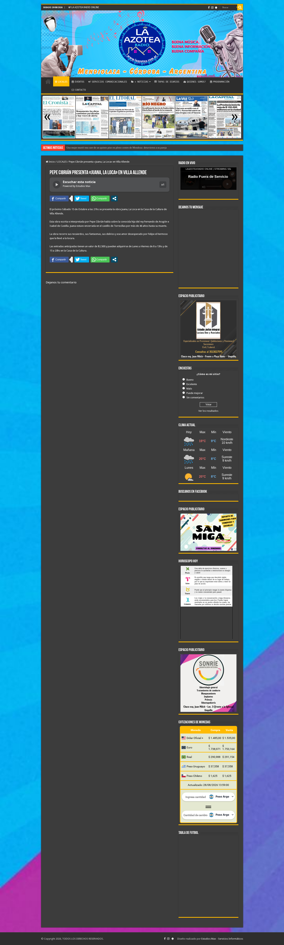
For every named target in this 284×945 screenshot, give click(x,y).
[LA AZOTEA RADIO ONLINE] (142, 43)
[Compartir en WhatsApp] (100, 198)
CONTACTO (80, 90)
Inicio (51, 161)
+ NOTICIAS (141, 81)
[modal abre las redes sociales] (114, 198)
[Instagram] (212, 7)
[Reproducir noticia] (56, 184)
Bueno (190, 379)
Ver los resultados (208, 410)
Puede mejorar (194, 393)
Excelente (191, 384)
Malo (189, 388)
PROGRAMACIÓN (221, 81)
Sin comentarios (195, 397)
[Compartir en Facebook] (59, 198)
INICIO (48, 81)
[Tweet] (81, 198)
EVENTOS (79, 81)
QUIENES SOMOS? (196, 81)
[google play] (216, 7)
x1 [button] (162, 184)
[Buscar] (240, 7)
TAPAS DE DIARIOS (168, 81)
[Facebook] (209, 7)
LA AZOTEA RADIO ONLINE (85, 7)
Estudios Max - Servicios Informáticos (222, 938)
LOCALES (62, 81)
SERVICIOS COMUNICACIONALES (109, 81)
